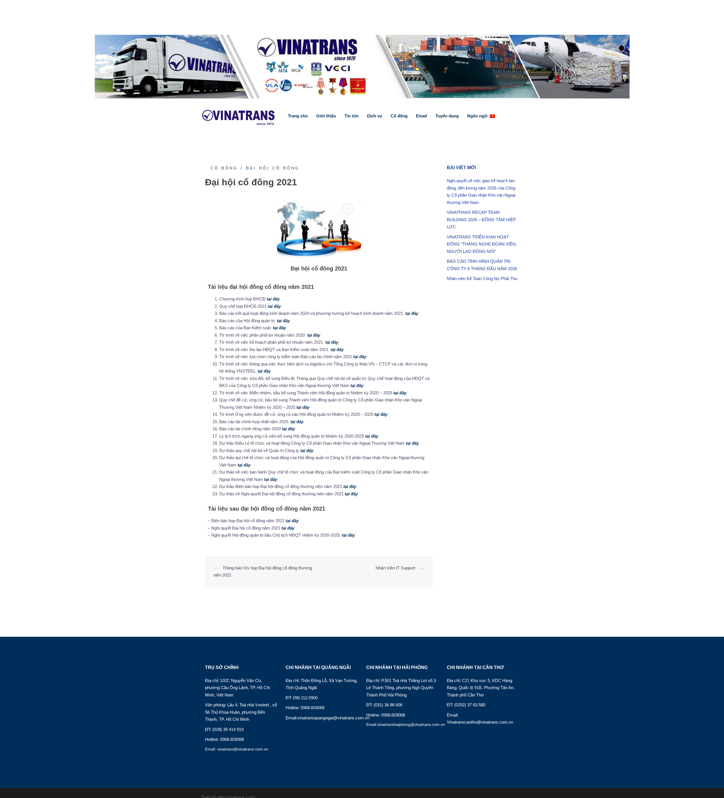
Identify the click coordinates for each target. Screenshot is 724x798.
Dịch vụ (374, 115)
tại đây (274, 298)
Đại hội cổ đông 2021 (319, 268)
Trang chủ (298, 115)
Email (421, 115)
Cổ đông (399, 115)
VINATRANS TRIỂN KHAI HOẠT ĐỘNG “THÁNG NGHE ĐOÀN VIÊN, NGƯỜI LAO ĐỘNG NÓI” (482, 244)
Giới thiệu (326, 115)
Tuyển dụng (447, 115)
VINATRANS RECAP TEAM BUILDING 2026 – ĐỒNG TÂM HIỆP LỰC (481, 219)
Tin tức (351, 115)
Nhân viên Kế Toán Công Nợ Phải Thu (482, 278)
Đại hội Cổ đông (272, 168)
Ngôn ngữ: (478, 115)
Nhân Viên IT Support (395, 567)
